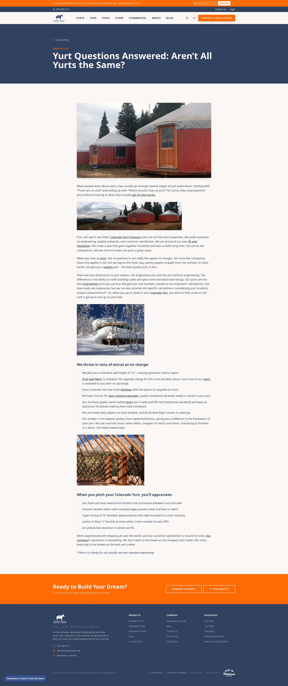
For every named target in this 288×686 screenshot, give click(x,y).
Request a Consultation (217, 18)
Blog (169, 18)
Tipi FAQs (209, 626)
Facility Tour (172, 641)
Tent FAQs (209, 631)
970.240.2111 (62, 9)
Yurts (80, 18)
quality (108, 267)
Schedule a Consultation (177, 673)
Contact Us (220, 9)
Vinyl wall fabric (92, 379)
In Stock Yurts (135, 641)
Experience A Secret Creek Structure (25, 678)
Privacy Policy (196, 673)
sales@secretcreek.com (68, 650)
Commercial (137, 18)
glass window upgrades (123, 396)
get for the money (143, 195)
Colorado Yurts (136, 621)
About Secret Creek (176, 621)
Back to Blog (62, 39)
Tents (106, 18)
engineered (90, 284)
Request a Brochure (214, 636)
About (156, 18)
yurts (103, 258)
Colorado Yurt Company (125, 237)
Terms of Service (213, 673)
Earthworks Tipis (137, 626)
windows (126, 389)
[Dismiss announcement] (233, 3)
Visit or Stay (172, 636)
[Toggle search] (187, 18)
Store (119, 18)
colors (206, 379)
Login (232, 9)
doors (129, 402)
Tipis (93, 18)
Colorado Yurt (159, 292)
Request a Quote (183, 589)
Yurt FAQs (209, 621)
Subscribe (224, 3)
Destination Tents (137, 631)
